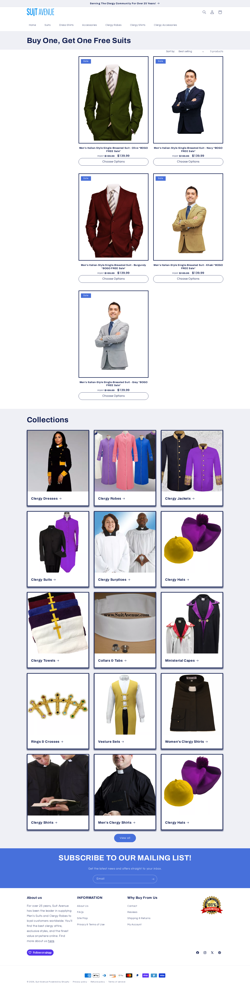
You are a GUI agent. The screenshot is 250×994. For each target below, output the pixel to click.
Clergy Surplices (112, 579)
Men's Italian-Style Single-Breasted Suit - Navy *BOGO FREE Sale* (188, 149)
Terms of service (117, 982)
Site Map (82, 918)
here (51, 940)
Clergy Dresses (44, 498)
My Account (134, 924)
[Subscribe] (153, 879)
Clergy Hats (175, 579)
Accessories (89, 25)
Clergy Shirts (137, 25)
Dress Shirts (66, 25)
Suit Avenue (42, 982)
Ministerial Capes (180, 660)
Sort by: (170, 51)
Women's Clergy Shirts (184, 741)
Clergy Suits (41, 579)
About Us (82, 906)
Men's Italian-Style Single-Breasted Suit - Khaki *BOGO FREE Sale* (188, 266)
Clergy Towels (43, 660)
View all (125, 838)
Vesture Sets (109, 741)
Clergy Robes (113, 25)
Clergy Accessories (165, 25)
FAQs (80, 912)
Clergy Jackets (178, 498)
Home (32, 25)
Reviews (132, 912)
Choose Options (113, 161)
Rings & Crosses (45, 741)
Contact (132, 906)
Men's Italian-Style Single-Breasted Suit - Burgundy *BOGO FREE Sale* (113, 266)
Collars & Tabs (110, 660)
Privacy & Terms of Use (91, 924)
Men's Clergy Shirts (115, 822)
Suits (48, 25)
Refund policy (98, 982)
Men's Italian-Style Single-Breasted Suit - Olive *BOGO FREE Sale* (113, 149)
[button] (204, 12)
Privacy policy (80, 982)
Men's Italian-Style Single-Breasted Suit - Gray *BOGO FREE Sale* (114, 384)
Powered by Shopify (59, 982)
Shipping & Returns (138, 918)
